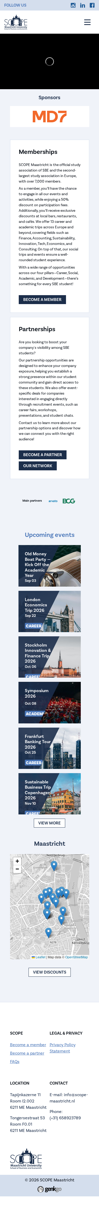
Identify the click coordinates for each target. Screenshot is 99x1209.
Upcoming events (49, 535)
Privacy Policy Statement (63, 1048)
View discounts (49, 972)
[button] (47, 906)
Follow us (15, 5)
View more (49, 823)
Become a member (42, 299)
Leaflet (40, 957)
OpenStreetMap (76, 957)
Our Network (37, 466)
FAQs (15, 1061)
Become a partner (42, 454)
